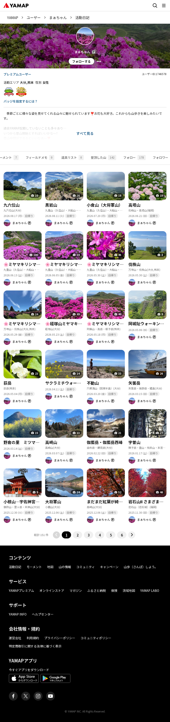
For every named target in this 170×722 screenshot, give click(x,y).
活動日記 (15, 567)
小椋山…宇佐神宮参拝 (23, 501)
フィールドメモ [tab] (39, 157)
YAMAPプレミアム (21, 590)
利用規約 (33, 638)
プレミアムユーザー (17, 74)
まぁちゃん (58, 17)
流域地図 (129, 590)
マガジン (76, 590)
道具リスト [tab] (71, 157)
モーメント (34, 567)
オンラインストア (51, 590)
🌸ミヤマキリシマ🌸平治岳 (70, 264)
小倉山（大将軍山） (105, 205)
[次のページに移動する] (131, 534)
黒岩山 (51, 205)
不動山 (93, 383)
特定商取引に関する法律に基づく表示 (35, 646)
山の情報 (65, 567)
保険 (114, 590)
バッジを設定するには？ (21, 101)
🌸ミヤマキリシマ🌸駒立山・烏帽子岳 (121, 323)
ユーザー (34, 17)
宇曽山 (134, 442)
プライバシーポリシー (59, 638)
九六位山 (11, 205)
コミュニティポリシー (96, 638)
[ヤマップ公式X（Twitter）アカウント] (25, 696)
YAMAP (12, 17)
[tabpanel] (85, 351)
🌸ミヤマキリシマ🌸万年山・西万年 (36, 323)
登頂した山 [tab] (102, 157)
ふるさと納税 (96, 590)
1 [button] (67, 535)
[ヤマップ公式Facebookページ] (13, 696)
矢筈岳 (134, 383)
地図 (50, 567)
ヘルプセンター (43, 614)
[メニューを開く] (163, 5)
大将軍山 (53, 501)
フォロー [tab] (133, 157)
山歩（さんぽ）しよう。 (141, 567)
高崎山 (51, 442)
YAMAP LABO (149, 590)
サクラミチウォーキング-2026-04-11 (78, 383)
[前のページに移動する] (56, 534)
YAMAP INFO (18, 614)
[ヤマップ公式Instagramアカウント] (38, 696)
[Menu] (99, 61)
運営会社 (15, 638)
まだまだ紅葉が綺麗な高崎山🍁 (115, 501)
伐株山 (134, 264)
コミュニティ (85, 567)
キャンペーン (109, 567)
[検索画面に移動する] (155, 5)
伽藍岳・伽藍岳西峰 (105, 442)
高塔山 (134, 205)
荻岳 (8, 383)
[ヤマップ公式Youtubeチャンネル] (50, 696)
